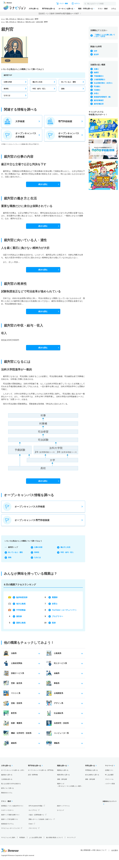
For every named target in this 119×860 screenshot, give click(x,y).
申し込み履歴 (109, 775)
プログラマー (57, 616)
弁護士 (96, 69)
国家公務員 (21, 623)
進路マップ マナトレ (63, 806)
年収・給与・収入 (39, 89)
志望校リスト (109, 770)
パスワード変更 (110, 783)
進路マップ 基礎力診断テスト (10, 815)
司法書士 (97, 86)
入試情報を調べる (6, 779)
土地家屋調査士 (99, 79)
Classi (31, 824)
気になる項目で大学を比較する (11, 783)
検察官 (96, 72)
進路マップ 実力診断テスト (9, 819)
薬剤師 (19, 616)
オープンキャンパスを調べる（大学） (13, 770)
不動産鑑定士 (99, 76)
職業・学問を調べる (85, 9)
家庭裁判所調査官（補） (103, 97)
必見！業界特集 (33, 775)
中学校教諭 (21, 610)
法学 (95, 51)
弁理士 (96, 93)
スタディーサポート (7, 810)
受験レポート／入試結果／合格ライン (40, 819)
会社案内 (114, 850)
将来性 (6, 89)
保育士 (55, 604)
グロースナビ (33, 828)
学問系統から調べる (91, 770)
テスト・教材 (103, 9)
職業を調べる (20, 19)
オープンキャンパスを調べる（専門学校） (41, 770)
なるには (7, 95)
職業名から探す (30, 19)
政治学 (96, 54)
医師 (54, 623)
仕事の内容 (8, 82)
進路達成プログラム (7, 824)
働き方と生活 (37, 82)
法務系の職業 (39, 22)
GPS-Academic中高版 (35, 806)
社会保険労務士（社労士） (103, 83)
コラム (113, 9)
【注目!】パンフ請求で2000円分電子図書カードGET (58, 13)
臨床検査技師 (21, 597)
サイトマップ (71, 837)
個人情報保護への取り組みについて (94, 850)
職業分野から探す (30, 22)
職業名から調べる (62, 770)
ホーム (3, 19)
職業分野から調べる (63, 775)
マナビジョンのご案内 (8, 837)
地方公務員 (21, 604)
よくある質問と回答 (35, 837)
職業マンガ (69, 785)
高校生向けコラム (6, 793)
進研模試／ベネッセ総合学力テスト (12, 806)
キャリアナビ (33, 810)
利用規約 (22, 837)
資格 (62, 89)
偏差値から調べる (6, 775)
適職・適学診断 (62, 779)
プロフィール (109, 779)
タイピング (60, 810)
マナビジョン (14, 7)
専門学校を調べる (48, 9)
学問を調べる (90, 766)
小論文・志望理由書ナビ (36, 815)
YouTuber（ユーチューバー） (64, 610)
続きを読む (43, 184)
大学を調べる (34, 9)
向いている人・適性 (68, 82)
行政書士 (97, 90)
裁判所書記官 (99, 104)
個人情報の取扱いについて (54, 837)
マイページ (109, 766)
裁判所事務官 (99, 100)
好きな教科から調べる (92, 775)
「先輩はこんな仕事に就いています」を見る (104, 35)
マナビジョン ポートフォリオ (10, 828)
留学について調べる (7, 788)
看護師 (55, 597)
